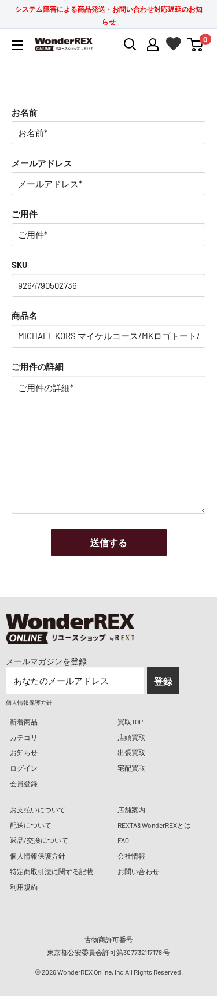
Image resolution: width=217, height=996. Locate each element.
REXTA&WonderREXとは (154, 825)
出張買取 (131, 752)
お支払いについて (37, 809)
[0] (196, 44)
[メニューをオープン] (17, 45)
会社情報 (131, 856)
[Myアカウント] (153, 44)
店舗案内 (131, 809)
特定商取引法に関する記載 (51, 871)
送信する (108, 542)
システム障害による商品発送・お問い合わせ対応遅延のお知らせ (109, 15)
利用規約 (24, 887)
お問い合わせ (138, 871)
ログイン (24, 768)
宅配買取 (131, 768)
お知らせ (24, 752)
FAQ (123, 840)
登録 (163, 680)
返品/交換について (39, 840)
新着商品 (24, 722)
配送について (31, 825)
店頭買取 (131, 737)
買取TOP (130, 722)
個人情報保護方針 (37, 856)
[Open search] (130, 44)
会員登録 (24, 783)
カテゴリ (24, 737)
